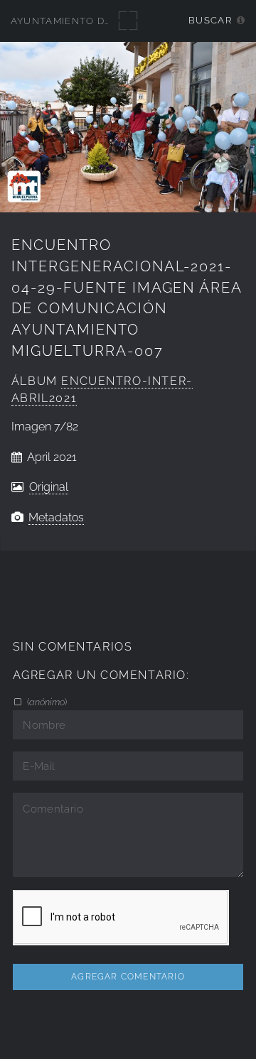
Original (48, 487)
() (46, 701)
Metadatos (56, 517)
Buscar (210, 20)
